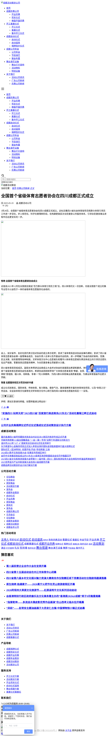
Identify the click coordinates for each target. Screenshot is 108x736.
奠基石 (75, 540)
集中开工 (80, 548)
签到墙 (23, 548)
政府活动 (84, 544)
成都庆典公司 (12, 11)
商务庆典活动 (55, 540)
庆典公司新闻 (18, 84)
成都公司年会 (12, 49)
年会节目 (84, 540)
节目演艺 (16, 55)
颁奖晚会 (10, 483)
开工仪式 (16, 27)
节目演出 (71, 548)
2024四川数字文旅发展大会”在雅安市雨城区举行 (23, 453)
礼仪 (16, 548)
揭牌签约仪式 (18, 46)
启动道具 (16, 43)
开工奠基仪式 (12, 24)
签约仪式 (32, 548)
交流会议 (10, 480)
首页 (8, 8)
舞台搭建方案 (12, 689)
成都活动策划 (12, 524)
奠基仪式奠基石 (13, 692)
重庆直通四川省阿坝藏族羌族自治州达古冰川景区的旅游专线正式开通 (33, 437)
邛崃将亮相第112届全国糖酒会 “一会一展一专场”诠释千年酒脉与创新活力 (35, 440)
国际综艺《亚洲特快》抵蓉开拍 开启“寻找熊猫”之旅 (25, 449)
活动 (90, 544)
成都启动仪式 (12, 36)
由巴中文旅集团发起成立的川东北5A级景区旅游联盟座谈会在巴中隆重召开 (36, 456)
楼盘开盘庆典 (18, 21)
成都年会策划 (12, 492)
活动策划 (98, 543)
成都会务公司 (12, 527)
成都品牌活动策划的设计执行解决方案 (19, 465)
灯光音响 (10, 548)
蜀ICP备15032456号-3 (47, 730)
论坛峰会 (10, 477)
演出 (3, 548)
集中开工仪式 (18, 33)
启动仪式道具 (12, 686)
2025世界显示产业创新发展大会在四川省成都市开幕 (25, 462)
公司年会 (16, 52)
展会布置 (16, 58)
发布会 (9, 489)
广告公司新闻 (18, 80)
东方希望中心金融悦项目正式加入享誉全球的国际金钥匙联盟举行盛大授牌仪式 (38, 446)
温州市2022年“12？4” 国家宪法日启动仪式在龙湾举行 (26, 443)
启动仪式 (16, 39)
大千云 (68, 730)
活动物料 (16, 68)
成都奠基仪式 (31, 544)
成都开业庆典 (47, 543)
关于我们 (10, 74)
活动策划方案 (12, 486)
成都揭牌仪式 (12, 649)
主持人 (5, 539)
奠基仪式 (16, 30)
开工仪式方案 (12, 676)
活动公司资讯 (18, 77)
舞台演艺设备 (12, 62)
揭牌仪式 (68, 544)
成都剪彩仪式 (12, 652)
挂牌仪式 (59, 544)
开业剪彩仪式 (12, 682)
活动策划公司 (12, 665)
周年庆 (9, 505)
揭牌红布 (76, 544)
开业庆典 (16, 14)
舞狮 (65, 548)
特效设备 (16, 71)
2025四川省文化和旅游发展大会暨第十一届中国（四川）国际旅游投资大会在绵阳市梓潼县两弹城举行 (48, 459)
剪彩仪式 (16, 17)
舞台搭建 (42, 547)
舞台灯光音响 (18, 65)
